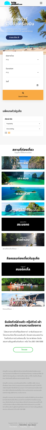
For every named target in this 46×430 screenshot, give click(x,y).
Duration (9, 68)
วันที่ (7, 81)
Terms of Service (13, 427)
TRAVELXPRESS (23, 425)
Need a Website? (32, 425)
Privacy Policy (23, 427)
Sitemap (32, 427)
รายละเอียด (13, 37)
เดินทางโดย (10, 56)
